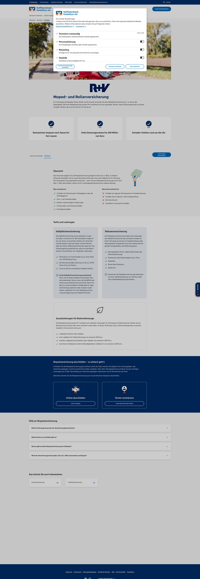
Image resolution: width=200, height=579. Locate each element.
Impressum (80, 26)
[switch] (142, 41)
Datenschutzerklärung (64, 26)
